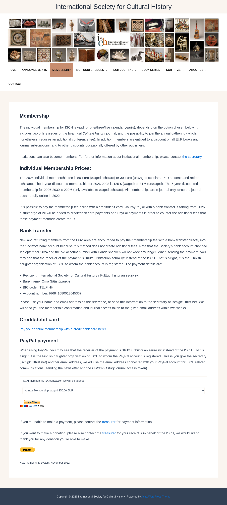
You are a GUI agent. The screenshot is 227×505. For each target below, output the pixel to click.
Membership (61, 70)
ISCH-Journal (123, 70)
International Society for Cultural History (113, 6)
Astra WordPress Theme (155, 496)
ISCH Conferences (90, 70)
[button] (105, 70)
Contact (15, 83)
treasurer (108, 422)
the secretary (192, 156)
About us (196, 70)
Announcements (34, 70)
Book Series (151, 70)
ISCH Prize (173, 70)
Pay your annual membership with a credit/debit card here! (63, 329)
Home (12, 70)
